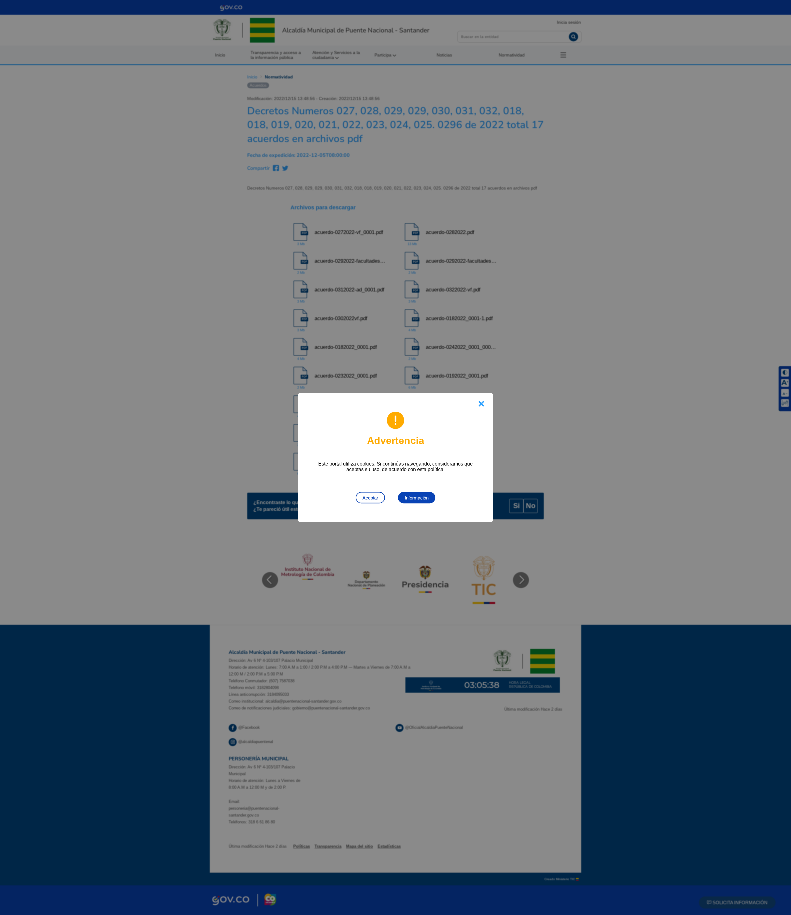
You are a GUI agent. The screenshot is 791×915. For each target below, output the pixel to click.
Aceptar (370, 497)
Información (417, 497)
